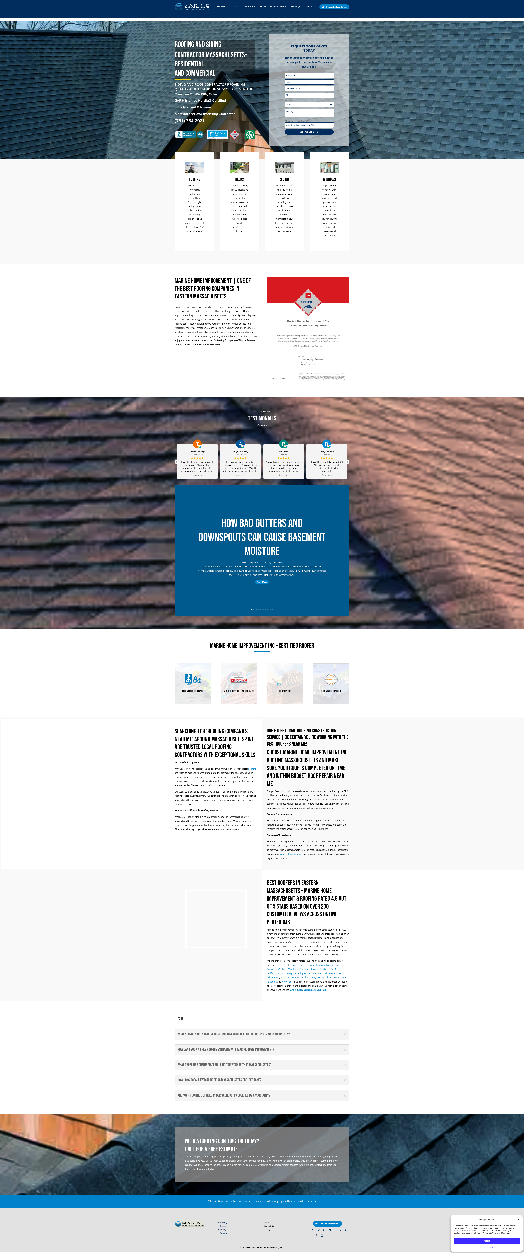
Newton (344, 977)
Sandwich (281, 973)
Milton (295, 977)
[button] (518, 1219)
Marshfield (293, 969)
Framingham (332, 965)
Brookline (272, 969)
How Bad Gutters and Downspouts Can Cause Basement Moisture (262, 537)
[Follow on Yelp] (346, 1230)
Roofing (268, 562)
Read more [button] (240, 475)
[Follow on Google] (329, 1230)
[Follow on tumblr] (335, 1230)
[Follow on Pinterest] (340, 1230)
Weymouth (323, 977)
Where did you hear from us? (296, 121)
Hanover (320, 965)
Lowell (303, 977)
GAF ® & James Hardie (302, 989)
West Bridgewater (327, 973)
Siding (234, 6)
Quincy (303, 965)
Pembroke (285, 977)
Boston (294, 965)
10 (272, 609)
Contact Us (269, 1226)
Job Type (288, 100)
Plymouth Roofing (309, 969)
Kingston (334, 977)
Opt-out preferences (485, 1247)
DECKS (239, 179)
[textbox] (306, 104)
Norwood (286, 981)
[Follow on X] (313, 1230)
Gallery (267, 1229)
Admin (245, 562)
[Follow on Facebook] (308, 1230)
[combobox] (309, 104)
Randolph (272, 981)
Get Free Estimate (308, 131)
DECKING (263, 6)
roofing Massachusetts (292, 853)
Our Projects (296, 6)
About (309, 6)
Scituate (312, 973)
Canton (311, 965)
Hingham (292, 973)
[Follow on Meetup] (322, 1235)
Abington (302, 973)
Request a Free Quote (336, 7)
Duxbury (311, 977)
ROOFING (221, 6)
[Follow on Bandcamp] (316, 1235)
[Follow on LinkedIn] (324, 1230)
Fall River (335, 969)
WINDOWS (248, 6)
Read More (262, 582)
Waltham (282, 969)
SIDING (284, 179)
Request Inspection (329, 1223)
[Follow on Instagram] (319, 1230)
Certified (321, 989)
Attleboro (324, 969)
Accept (487, 1240)
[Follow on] (327, 1235)
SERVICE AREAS (277, 6)
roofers (252, 768)
